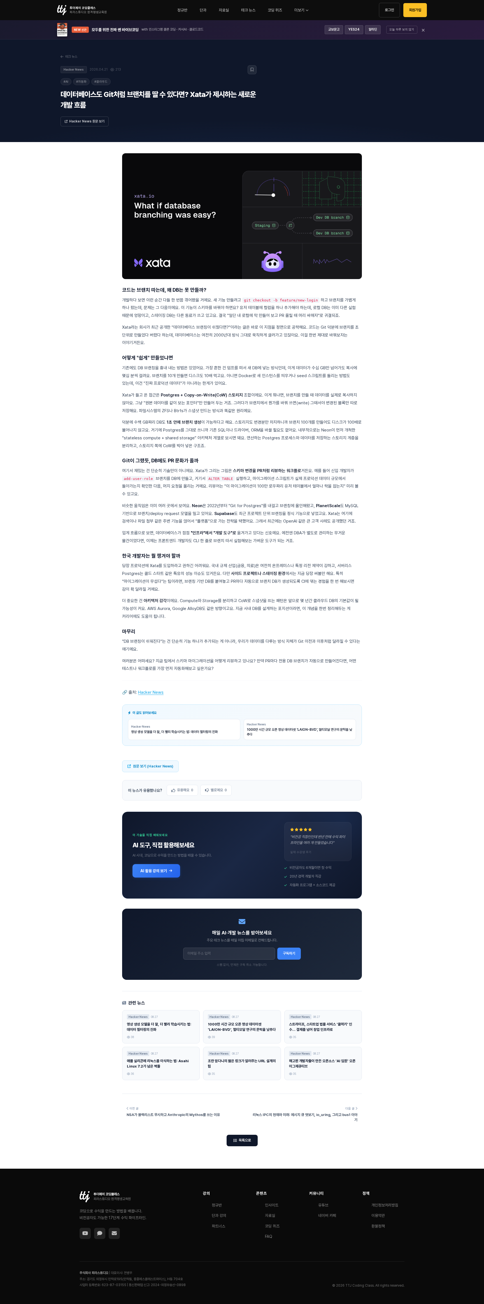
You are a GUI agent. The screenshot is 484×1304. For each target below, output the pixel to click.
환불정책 (378, 1226)
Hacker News (151, 692)
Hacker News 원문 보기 (86, 121)
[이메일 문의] (114, 1233)
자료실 (224, 10)
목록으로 (245, 1140)
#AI (66, 81)
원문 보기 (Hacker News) (153, 766)
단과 (203, 10)
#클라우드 (101, 81)
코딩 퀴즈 (275, 10)
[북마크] (252, 69)
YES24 (354, 29)
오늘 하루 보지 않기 (401, 29)
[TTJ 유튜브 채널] (85, 1233)
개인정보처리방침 (384, 1205)
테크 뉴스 (248, 10)
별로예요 (219, 790)
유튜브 (323, 1205)
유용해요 (185, 790)
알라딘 (373, 29)
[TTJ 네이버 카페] (99, 1233)
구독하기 (289, 953)
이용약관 (378, 1215)
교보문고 (333, 29)
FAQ (268, 1236)
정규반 (182, 10)
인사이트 (271, 1205)
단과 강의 (219, 1215)
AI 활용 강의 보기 (153, 871)
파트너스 (218, 1226)
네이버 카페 (327, 1215)
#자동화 (81, 81)
